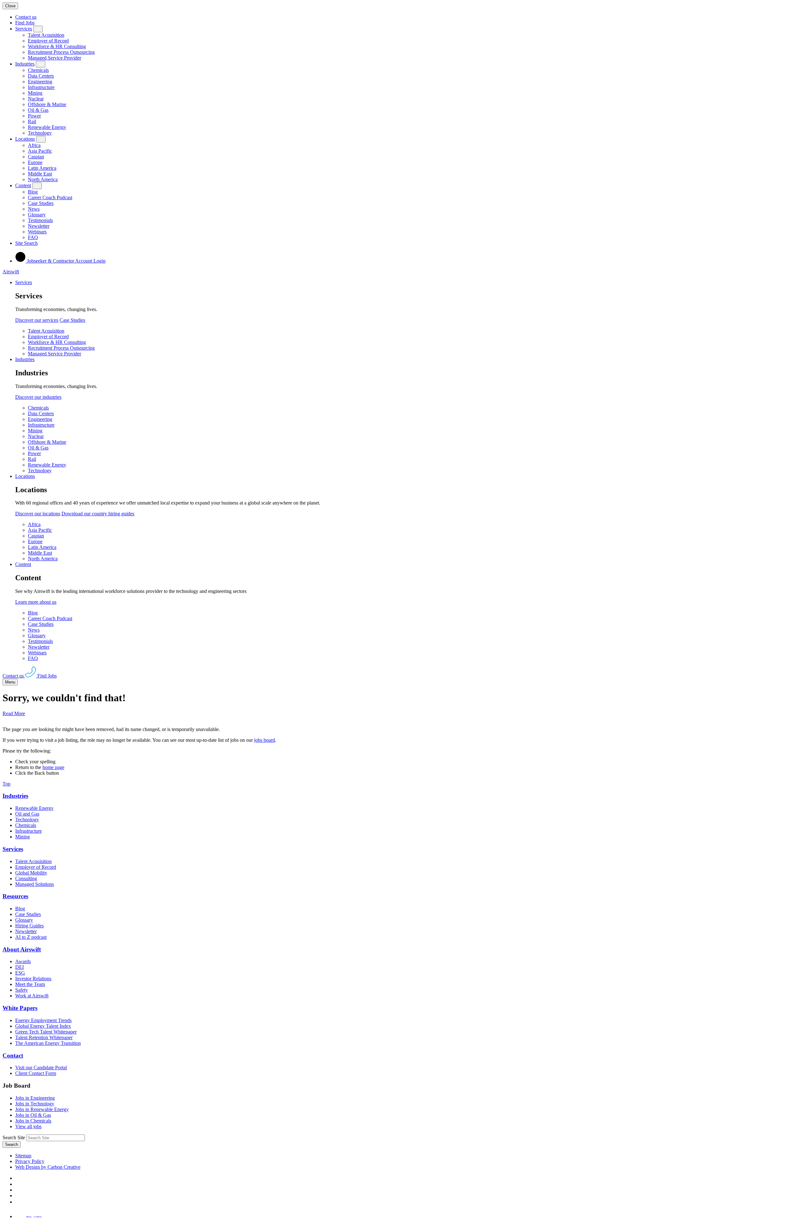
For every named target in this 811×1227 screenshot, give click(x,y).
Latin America (42, 168)
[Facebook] (16, 1178)
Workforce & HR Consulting (57, 46)
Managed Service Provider (54, 57)
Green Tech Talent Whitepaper (46, 1031)
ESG (20, 973)
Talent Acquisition (46, 35)
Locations (25, 139)
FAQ (33, 237)
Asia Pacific (40, 151)
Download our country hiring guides (97, 513)
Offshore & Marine (47, 104)
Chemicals (38, 70)
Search (11, 1144)
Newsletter (38, 226)
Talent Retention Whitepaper (44, 1037)
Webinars (37, 231)
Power (34, 115)
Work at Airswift (31, 995)
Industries (25, 64)
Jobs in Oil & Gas (33, 1115)
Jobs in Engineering (35, 1098)
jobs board (264, 740)
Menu (10, 682)
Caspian (36, 156)
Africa (34, 145)
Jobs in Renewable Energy (42, 1109)
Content (23, 185)
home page (53, 767)
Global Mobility (31, 872)
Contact (13, 1055)
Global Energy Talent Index (43, 1026)
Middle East (40, 173)
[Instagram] (17, 1202)
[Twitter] (17, 1189)
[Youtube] (18, 1195)
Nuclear (36, 98)
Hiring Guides (29, 925)
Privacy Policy (29, 1161)
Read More (14, 713)
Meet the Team (30, 984)
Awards (23, 961)
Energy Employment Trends (43, 1020)
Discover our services (36, 320)
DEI (19, 967)
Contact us (25, 17)
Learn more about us (35, 602)
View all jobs (28, 1126)
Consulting (26, 878)
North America (43, 179)
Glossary (37, 214)
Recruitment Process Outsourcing (61, 52)
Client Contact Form (35, 1073)
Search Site (14, 1137)
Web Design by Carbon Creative (47, 1167)
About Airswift (22, 949)
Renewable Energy (47, 127)
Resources (15, 896)
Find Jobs (25, 22)
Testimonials (40, 220)
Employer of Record (48, 40)
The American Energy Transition (48, 1043)
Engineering (40, 81)
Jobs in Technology (34, 1103)
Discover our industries (38, 397)
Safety (21, 990)
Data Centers (41, 76)
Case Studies (41, 203)
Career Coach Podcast (50, 197)
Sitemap (23, 1155)
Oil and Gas (27, 814)
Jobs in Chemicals (33, 1120)
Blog (33, 191)
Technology (40, 133)
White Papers (20, 1008)
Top (6, 783)
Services (23, 28)
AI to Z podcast (31, 937)
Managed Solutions (34, 884)
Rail (32, 121)
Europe (35, 162)
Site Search (26, 243)
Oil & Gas (38, 110)
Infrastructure (41, 87)
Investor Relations (33, 978)
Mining (35, 93)
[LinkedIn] (17, 1184)
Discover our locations (37, 513)
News (34, 209)
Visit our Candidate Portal (41, 1067)
